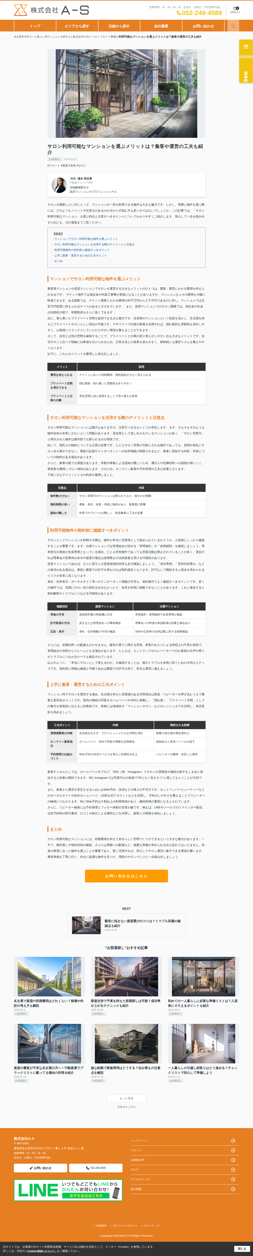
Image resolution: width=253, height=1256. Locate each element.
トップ (35, 26)
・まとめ (57, 261)
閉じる (242, 1248)
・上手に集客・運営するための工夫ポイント (79, 255)
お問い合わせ (203, 26)
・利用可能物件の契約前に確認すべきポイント (81, 249)
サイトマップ (151, 1225)
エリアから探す (77, 26)
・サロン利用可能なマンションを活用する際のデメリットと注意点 (93, 244)
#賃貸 (64, 165)
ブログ (134, 1169)
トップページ (138, 1140)
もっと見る (126, 1098)
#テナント (53, 165)
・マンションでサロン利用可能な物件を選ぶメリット (85, 238)
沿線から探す (119, 26)
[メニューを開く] (233, 25)
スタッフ (136, 1150)
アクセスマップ (140, 1179)
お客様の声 (137, 1159)
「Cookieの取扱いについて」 (41, 1251)
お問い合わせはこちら (126, 876)
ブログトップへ (126, 1107)
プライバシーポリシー (125, 1225)
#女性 (72, 165)
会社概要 (161, 26)
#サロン (82, 165)
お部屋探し (55, 159)
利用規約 (101, 1225)
